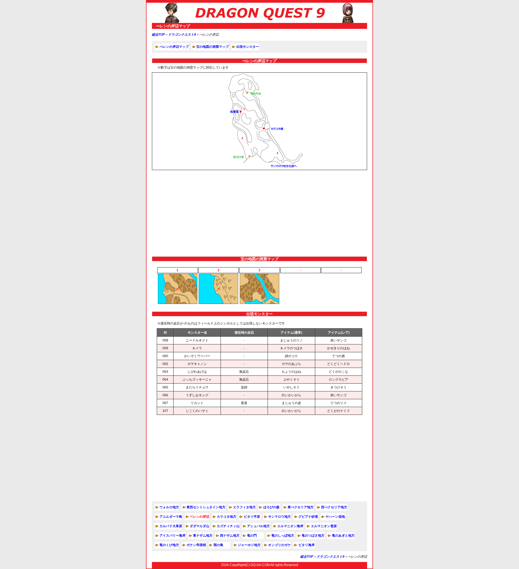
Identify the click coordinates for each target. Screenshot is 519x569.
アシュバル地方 (258, 526)
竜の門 (252, 535)
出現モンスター (247, 47)
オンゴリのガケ (279, 545)
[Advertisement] (259, 213)
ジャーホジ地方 (249, 545)
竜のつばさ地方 (313, 535)
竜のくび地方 (169, 545)
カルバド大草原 (170, 526)
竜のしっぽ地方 (282, 535)
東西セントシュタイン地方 (206, 507)
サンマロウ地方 (279, 517)
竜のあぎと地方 (343, 535)
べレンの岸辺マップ (174, 47)
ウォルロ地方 (169, 507)
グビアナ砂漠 (308, 517)
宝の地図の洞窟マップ (212, 47)
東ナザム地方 (202, 535)
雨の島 (218, 545)
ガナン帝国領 (196, 545)
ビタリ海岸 (306, 545)
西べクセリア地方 (334, 507)
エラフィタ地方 (244, 507)
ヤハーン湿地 (335, 517)
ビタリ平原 (252, 517)
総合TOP (158, 34)
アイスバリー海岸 (172, 535)
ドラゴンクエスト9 (182, 34)
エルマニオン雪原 (324, 526)
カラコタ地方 (226, 517)
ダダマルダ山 (199, 526)
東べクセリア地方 (301, 507)
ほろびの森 (271, 507)
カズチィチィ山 (228, 526)
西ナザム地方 (229, 535)
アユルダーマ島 (170, 517)
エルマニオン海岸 (290, 526)
